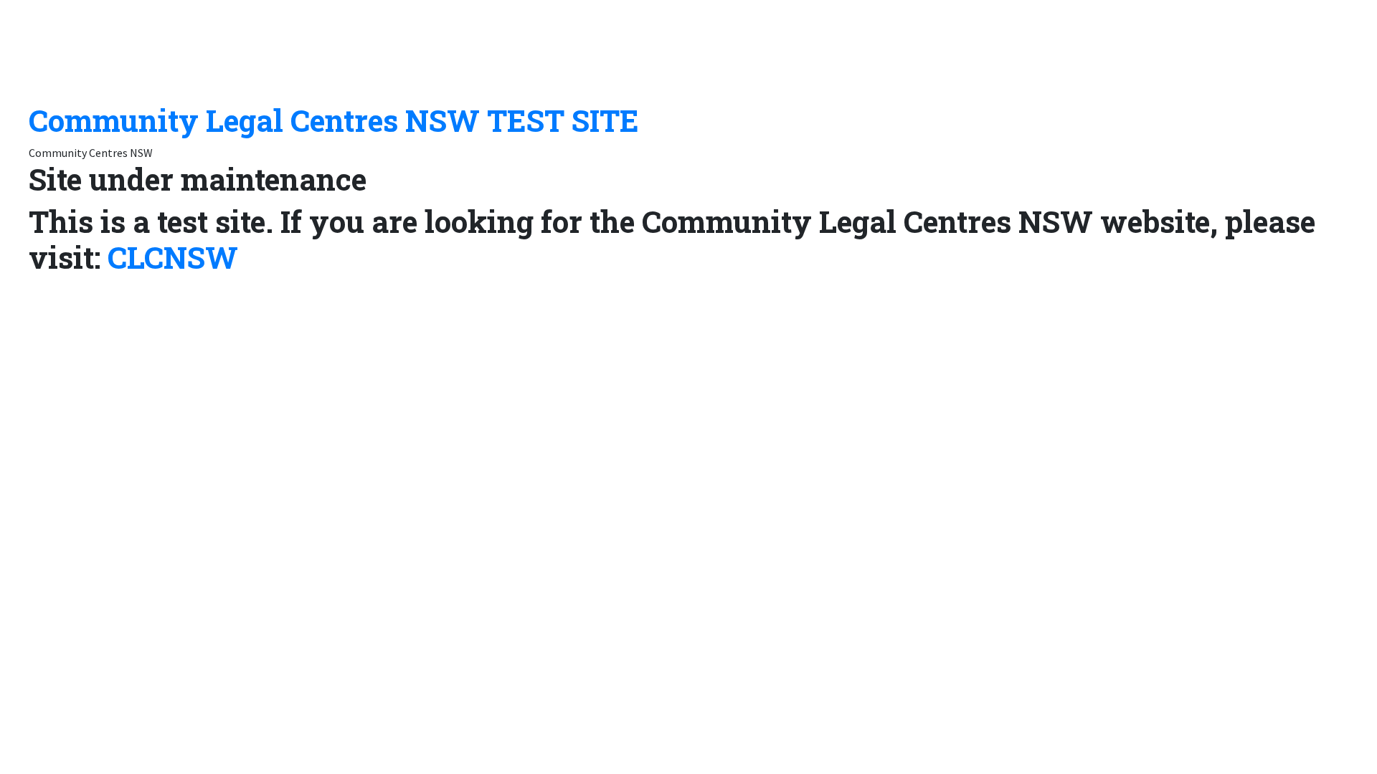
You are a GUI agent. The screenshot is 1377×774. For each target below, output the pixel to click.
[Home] (100, 49)
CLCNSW (173, 257)
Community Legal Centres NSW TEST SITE (334, 120)
